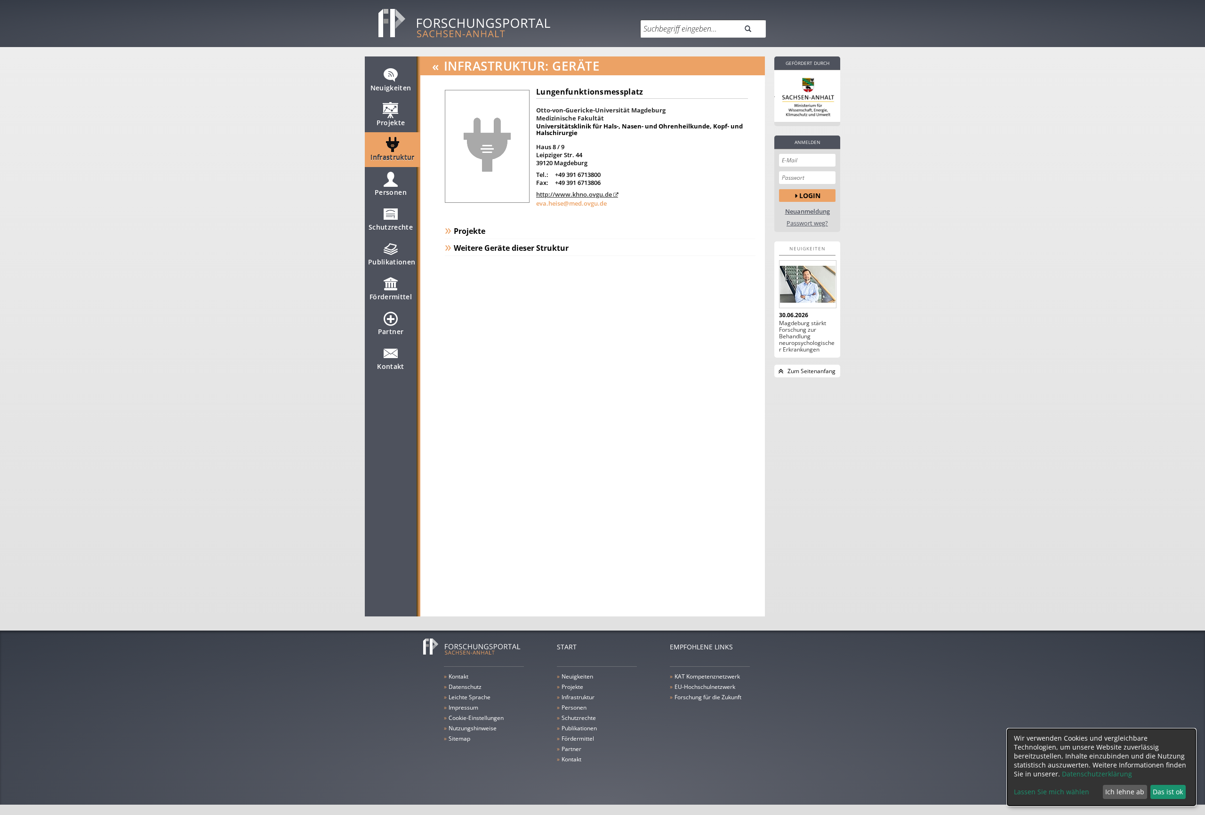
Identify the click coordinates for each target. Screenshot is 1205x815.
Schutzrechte (391, 227)
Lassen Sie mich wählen (1051, 791)
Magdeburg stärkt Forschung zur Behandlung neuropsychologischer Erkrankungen (807, 336)
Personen (391, 192)
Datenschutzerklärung (1097, 773)
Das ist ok (1168, 791)
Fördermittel (391, 296)
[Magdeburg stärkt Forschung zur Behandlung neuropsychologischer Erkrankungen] (807, 284)
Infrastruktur (392, 157)
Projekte (391, 122)
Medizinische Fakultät (570, 118)
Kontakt (390, 366)
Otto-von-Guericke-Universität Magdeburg (601, 110)
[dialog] (1101, 767)
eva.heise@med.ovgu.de (571, 203)
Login (809, 195)
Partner (390, 331)
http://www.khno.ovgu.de (574, 194)
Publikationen (392, 261)
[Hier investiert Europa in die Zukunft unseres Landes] (807, 96)
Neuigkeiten (390, 87)
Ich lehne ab (1124, 791)
